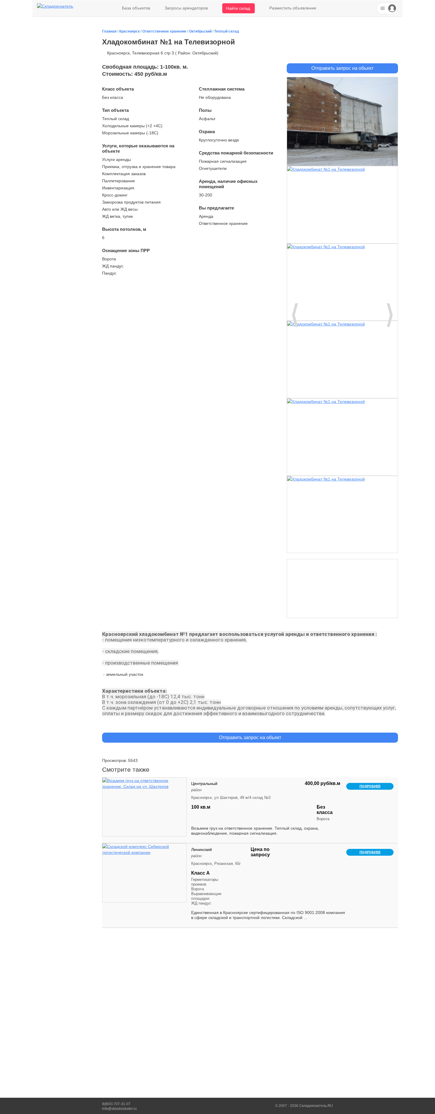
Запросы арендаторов (186, 8)
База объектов (136, 8)
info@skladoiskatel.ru (119, 1109)
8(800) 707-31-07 (116, 1104)
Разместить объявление (292, 8)
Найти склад (238, 8)
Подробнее (370, 786)
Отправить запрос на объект (342, 68)
